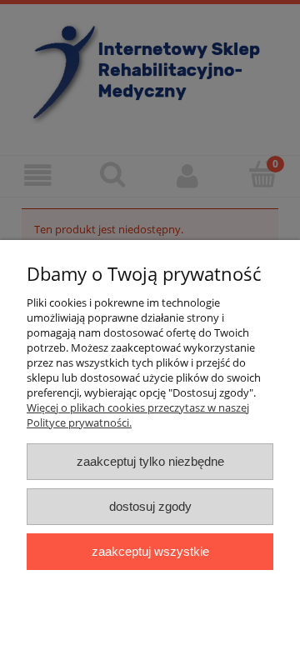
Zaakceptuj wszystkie (150, 551)
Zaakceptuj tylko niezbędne (150, 461)
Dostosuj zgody (150, 506)
